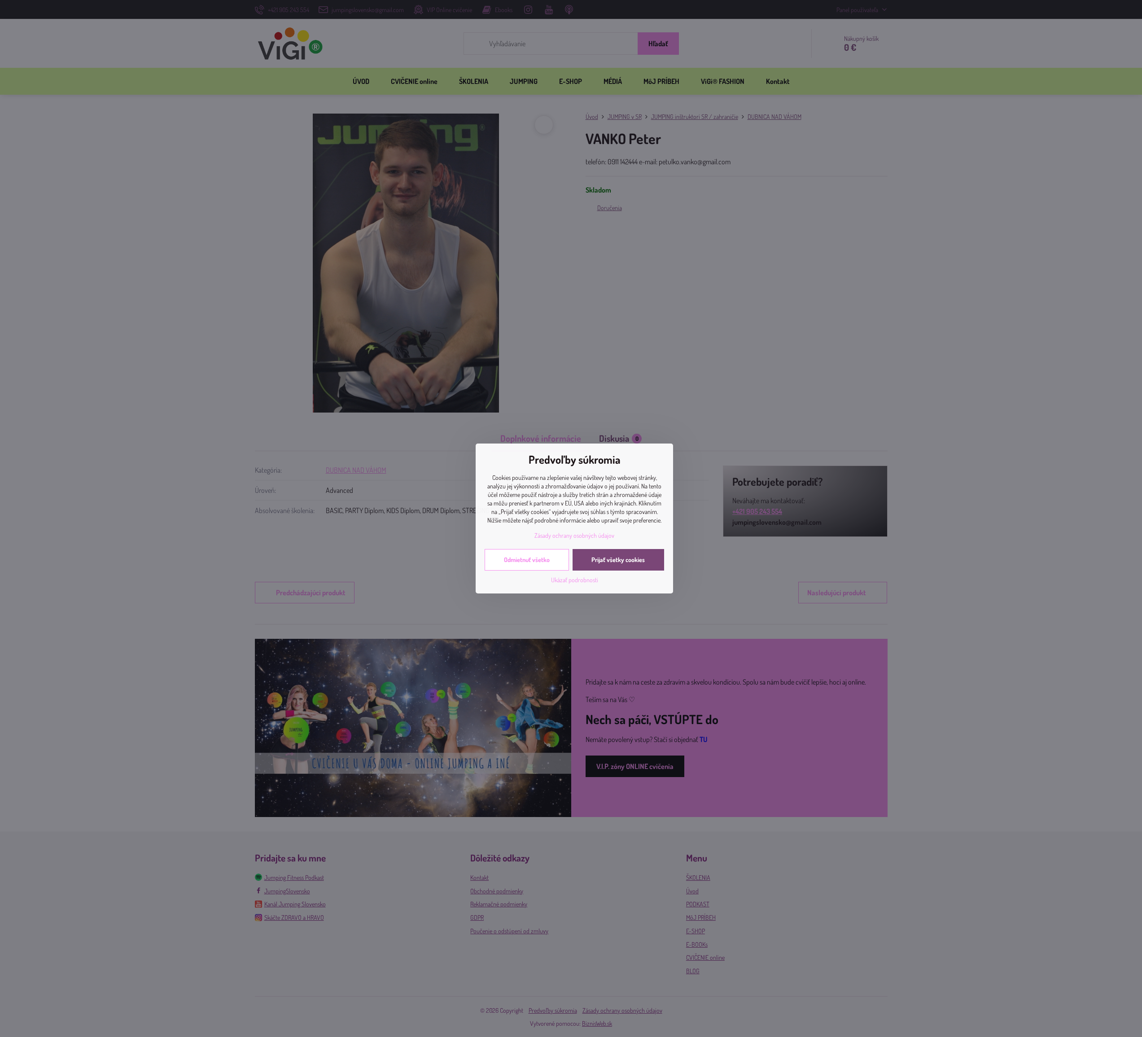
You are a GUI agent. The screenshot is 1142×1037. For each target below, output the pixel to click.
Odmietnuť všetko (527, 559)
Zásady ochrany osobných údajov (574, 535)
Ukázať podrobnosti (574, 580)
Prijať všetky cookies (618, 559)
